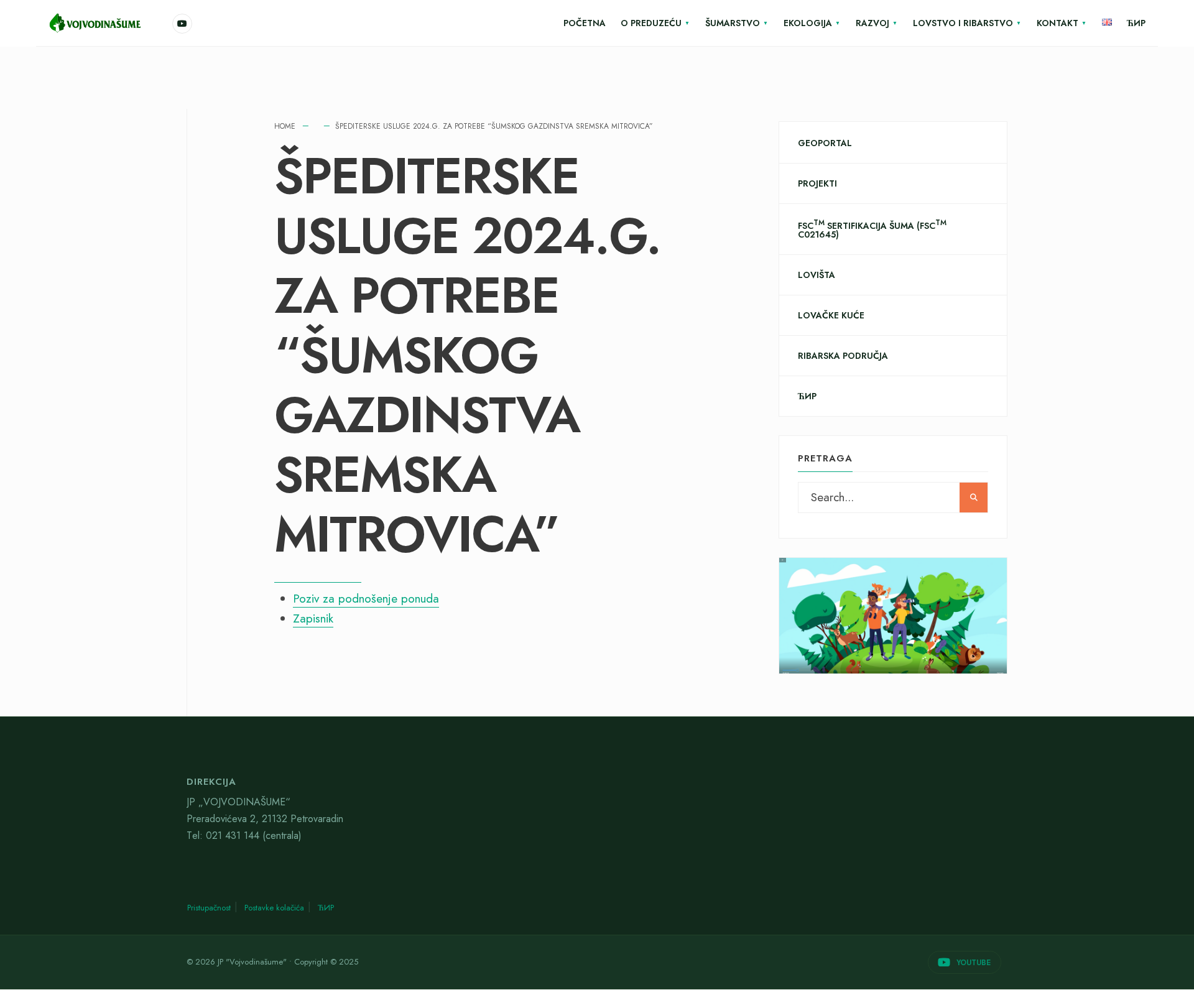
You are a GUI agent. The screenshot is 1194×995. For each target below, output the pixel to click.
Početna (584, 23)
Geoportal (825, 143)
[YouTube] (182, 24)
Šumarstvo (732, 23)
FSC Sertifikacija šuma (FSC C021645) (872, 229)
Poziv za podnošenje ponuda (366, 598)
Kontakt (1057, 23)
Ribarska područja (843, 355)
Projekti (817, 183)
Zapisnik (313, 618)
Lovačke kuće (831, 315)
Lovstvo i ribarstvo (963, 23)
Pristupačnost (209, 908)
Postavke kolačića (274, 908)
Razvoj (872, 23)
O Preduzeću (651, 23)
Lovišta (816, 275)
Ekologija (808, 23)
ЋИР (1136, 23)
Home (284, 126)
